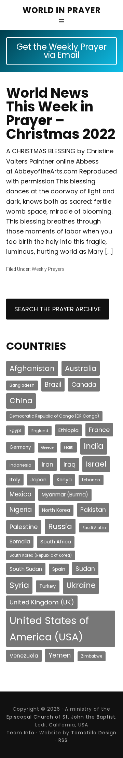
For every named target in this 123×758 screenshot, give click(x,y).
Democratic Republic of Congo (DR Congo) (54, 416)
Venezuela (24, 656)
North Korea (56, 510)
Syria (19, 585)
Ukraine (81, 585)
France (99, 429)
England (39, 430)
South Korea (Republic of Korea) (41, 555)
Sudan (85, 568)
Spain (58, 569)
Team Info (20, 732)
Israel (96, 464)
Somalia (20, 541)
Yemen (60, 655)
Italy (15, 479)
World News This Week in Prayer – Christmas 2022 (60, 113)
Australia (80, 368)
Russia (60, 526)
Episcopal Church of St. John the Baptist (60, 716)
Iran (47, 464)
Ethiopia (68, 430)
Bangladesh (22, 385)
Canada (83, 384)
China (21, 401)
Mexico (20, 494)
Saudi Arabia (94, 527)
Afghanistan (32, 368)
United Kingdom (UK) (42, 602)
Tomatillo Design (94, 732)
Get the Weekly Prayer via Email (61, 51)
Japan (38, 479)
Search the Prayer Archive (57, 309)
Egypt (15, 430)
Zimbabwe (91, 656)
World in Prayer (62, 10)
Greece (47, 447)
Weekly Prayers (48, 269)
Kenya (64, 479)
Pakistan (93, 509)
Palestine (24, 526)
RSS (63, 740)
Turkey (47, 586)
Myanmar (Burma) (65, 494)
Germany (20, 447)
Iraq (70, 464)
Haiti (68, 447)
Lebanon (91, 480)
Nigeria (21, 509)
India (94, 446)
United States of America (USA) (49, 628)
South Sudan (26, 569)
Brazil (53, 384)
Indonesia (20, 465)
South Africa (55, 541)
